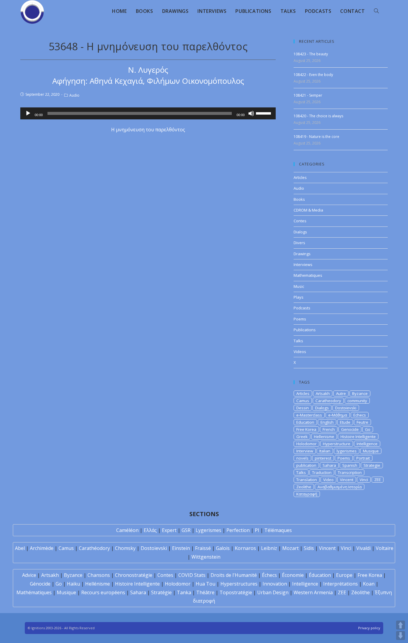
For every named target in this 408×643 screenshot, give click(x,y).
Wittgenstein (205, 557)
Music (299, 286)
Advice (29, 575)
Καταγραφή (306, 494)
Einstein (181, 548)
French (329, 429)
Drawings (302, 253)
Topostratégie (236, 592)
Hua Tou (205, 583)
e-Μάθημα (337, 415)
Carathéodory (94, 548)
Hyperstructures (238, 583)
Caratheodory (328, 400)
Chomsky (125, 548)
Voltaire (384, 548)
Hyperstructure (336, 443)
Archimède (41, 548)
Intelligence (367, 443)
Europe (344, 575)
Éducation (320, 575)
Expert (169, 530)
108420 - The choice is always (318, 115)
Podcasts (302, 308)
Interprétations (340, 583)
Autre (341, 393)
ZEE (377, 479)
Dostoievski (345, 408)
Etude (345, 422)
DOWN (400, 635)
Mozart (290, 548)
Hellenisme (324, 436)
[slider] (264, 112)
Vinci (364, 479)
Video (328, 479)
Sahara (329, 465)
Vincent (346, 479)
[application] (148, 113)
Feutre (362, 422)
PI (257, 530)
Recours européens (103, 592)
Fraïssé (203, 548)
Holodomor (306, 443)
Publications (305, 329)
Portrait (363, 458)
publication (306, 465)
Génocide (40, 583)
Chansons (99, 575)
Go (367, 429)
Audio (74, 95)
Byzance (360, 393)
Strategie (371, 465)
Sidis (309, 548)
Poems (300, 319)
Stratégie (161, 592)
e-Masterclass (309, 415)
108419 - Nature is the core (316, 136)
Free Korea (306, 429)
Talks (298, 340)
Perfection (238, 530)
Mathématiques (34, 592)
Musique (371, 451)
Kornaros (245, 548)
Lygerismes (208, 530)
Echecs (359, 415)
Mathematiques (308, 275)
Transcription (350, 472)
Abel (20, 548)
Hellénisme (97, 583)
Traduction (322, 472)
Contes (300, 221)
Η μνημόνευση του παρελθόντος (148, 129)
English (327, 422)
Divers (299, 242)
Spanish (349, 465)
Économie (293, 575)
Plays (298, 297)
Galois (223, 548)
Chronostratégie (133, 575)
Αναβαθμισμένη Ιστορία (339, 487)
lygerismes (347, 451)
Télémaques (278, 530)
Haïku (73, 583)
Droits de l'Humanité (234, 575)
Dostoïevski (154, 548)
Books (299, 199)
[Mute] (251, 113)
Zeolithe (303, 487)
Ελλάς (150, 530)
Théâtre (205, 592)
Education (305, 422)
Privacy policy (369, 628)
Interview (304, 451)
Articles (300, 177)
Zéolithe (360, 592)
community (357, 400)
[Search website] (376, 11)
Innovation (275, 583)
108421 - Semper (308, 95)
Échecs (269, 575)
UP (400, 625)
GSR (186, 530)
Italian (324, 451)
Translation (306, 479)
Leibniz (269, 548)
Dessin (302, 408)
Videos (300, 351)
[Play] (28, 113)
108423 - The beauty (311, 54)
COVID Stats (191, 575)
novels (302, 458)
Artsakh (323, 393)
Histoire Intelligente (358, 436)
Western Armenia (313, 592)
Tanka (184, 592)
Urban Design (273, 592)
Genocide (350, 429)
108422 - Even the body (313, 74)
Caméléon (127, 530)
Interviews (303, 264)
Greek (302, 436)
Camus (302, 400)
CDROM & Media (308, 210)
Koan (369, 583)
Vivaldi (363, 548)
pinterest (323, 458)
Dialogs (300, 232)
